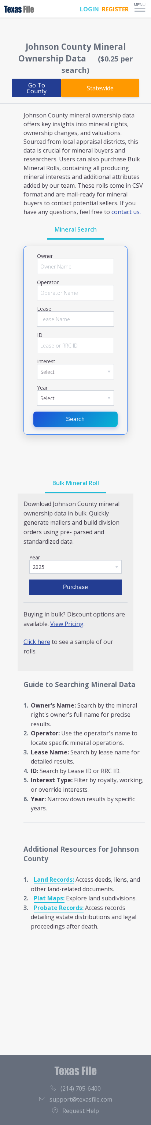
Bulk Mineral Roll (75, 483)
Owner (45, 256)
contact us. (126, 212)
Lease (44, 308)
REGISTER (115, 9)
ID (40, 335)
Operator (48, 282)
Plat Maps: (49, 898)
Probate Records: (59, 908)
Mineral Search (76, 229)
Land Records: (54, 879)
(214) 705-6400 (80, 1088)
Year (42, 387)
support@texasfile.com (80, 1099)
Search (75, 419)
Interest (46, 361)
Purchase (75, 587)
